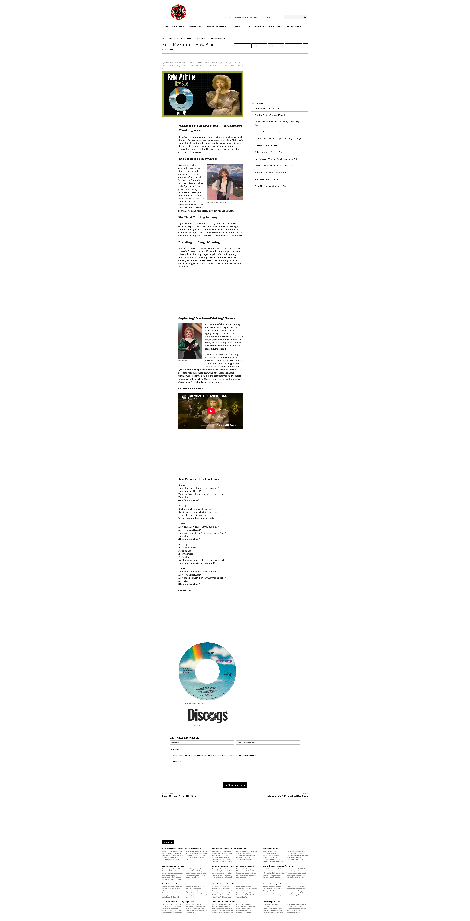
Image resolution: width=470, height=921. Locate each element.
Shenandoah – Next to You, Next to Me (229, 848)
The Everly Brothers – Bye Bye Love (178, 901)
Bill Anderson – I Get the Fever (269, 151)
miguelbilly (168, 49)
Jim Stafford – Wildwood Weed (270, 114)
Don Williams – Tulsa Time (224, 883)
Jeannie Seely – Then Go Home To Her (273, 165)
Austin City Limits (177, 38)
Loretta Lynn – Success (266, 145)
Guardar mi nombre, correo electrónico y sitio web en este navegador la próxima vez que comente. (215, 755)
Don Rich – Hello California (224, 901)
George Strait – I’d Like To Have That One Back (183, 848)
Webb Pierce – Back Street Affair (270, 172)
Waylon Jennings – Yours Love (277, 883)
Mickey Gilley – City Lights (267, 179)
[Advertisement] (210, 293)
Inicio (164, 38)
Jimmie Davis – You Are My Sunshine (272, 131)
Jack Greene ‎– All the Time (268, 108)
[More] (305, 45)
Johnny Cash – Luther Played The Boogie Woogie (278, 138)
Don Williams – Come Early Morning (279, 866)
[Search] (305, 17)
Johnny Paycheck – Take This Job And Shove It (233, 866)
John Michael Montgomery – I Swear (273, 185)
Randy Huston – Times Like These (179, 796)
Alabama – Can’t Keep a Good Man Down (287, 796)
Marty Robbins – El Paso (173, 866)
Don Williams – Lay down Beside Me (178, 883)
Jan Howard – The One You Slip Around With (276, 158)
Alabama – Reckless (271, 848)
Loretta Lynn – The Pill (273, 901)
